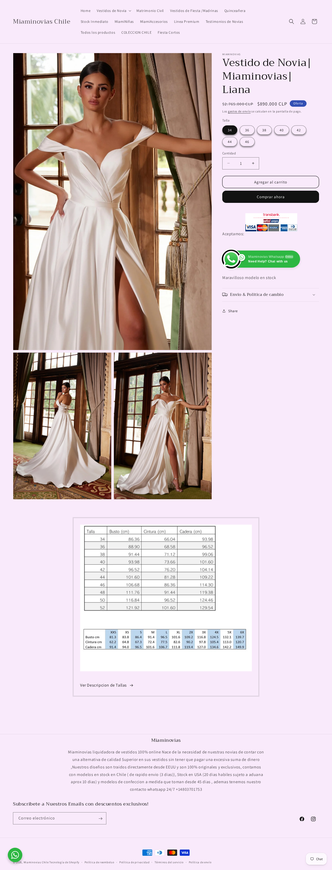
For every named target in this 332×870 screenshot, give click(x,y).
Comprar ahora (271, 196)
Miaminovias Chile (36, 862)
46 (247, 141)
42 (299, 129)
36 (247, 129)
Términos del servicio (169, 862)
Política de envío (200, 862)
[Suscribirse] (100, 818)
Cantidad (229, 153)
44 (230, 141)
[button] (113, 10)
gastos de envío (239, 111)
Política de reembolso (99, 862)
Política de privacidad (134, 862)
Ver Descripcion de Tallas (103, 685)
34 (230, 129)
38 (264, 129)
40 (282, 129)
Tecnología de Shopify (64, 862)
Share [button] (233, 311)
